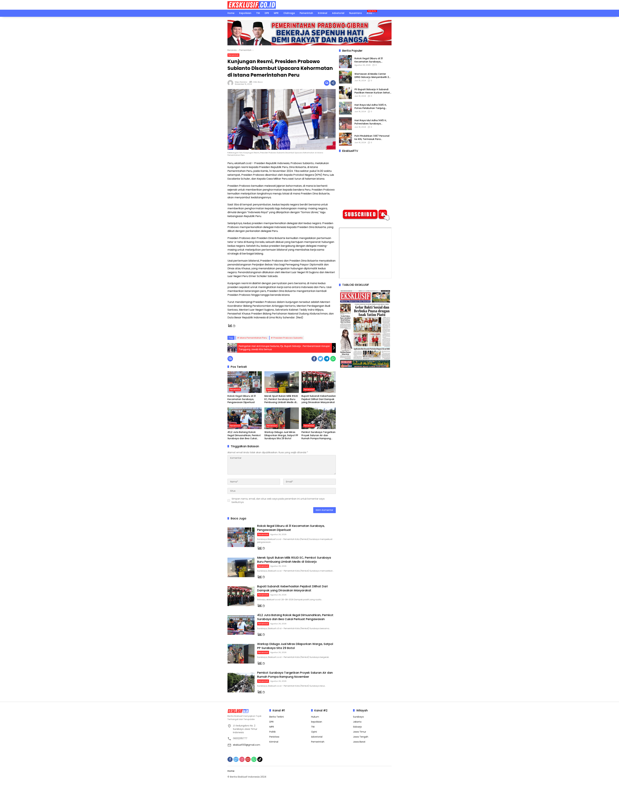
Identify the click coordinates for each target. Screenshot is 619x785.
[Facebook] (314, 358)
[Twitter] (320, 358)
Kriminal (273, 741)
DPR (271, 721)
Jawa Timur (359, 731)
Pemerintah (233, 55)
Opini (314, 731)
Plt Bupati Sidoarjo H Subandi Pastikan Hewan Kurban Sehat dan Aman (372, 91)
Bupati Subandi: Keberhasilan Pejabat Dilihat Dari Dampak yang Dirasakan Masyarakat (318, 399)
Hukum (315, 716)
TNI (312, 726)
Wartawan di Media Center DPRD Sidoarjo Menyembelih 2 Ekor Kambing (371, 76)
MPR (271, 726)
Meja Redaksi (241, 82)
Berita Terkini (276, 716)
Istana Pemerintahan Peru (253, 337)
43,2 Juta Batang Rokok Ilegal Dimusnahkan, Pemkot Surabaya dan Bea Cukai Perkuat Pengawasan (244, 435)
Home (230, 771)
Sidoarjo (357, 726)
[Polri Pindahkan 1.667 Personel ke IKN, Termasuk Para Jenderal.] (345, 139)
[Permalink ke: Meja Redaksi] (231, 83)
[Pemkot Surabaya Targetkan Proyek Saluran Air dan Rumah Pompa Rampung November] (318, 418)
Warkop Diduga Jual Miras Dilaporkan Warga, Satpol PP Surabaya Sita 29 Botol (281, 435)
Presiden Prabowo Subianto (288, 337)
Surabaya (358, 716)
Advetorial (316, 736)
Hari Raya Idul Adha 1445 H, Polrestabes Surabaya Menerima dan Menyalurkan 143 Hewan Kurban (370, 122)
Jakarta (357, 721)
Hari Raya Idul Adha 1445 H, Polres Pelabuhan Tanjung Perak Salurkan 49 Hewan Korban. (370, 107)
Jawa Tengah (360, 736)
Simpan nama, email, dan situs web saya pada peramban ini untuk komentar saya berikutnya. (278, 500)
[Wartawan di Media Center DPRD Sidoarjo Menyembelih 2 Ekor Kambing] (345, 77)
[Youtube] (248, 759)
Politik (272, 731)
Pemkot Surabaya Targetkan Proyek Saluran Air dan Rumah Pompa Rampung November (318, 435)
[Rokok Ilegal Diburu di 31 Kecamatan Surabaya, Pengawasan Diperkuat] (244, 382)
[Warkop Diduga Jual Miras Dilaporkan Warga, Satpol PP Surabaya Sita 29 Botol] (281, 418)
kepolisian (316, 721)
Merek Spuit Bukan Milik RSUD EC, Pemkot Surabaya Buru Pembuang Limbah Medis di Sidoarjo (281, 399)
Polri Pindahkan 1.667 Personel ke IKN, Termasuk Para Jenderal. (371, 138)
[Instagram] (242, 759)
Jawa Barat (359, 741)
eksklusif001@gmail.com (246, 744)
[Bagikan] (333, 83)
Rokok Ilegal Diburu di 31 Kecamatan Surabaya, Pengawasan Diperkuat (241, 399)
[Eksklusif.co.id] (251, 4)
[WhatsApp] (333, 358)
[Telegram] (326, 358)
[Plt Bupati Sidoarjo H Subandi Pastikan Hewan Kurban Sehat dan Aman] (345, 92)
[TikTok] (259, 759)
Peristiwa (274, 736)
